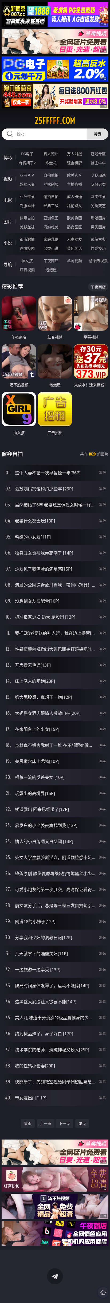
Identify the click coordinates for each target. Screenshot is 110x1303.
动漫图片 (98, 217)
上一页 (45, 1123)
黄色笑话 (74, 248)
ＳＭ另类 (98, 184)
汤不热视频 (98, 260)
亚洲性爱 (27, 196)
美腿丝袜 (27, 226)
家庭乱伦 (51, 239)
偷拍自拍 (51, 196)
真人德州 (51, 153)
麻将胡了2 (27, 162)
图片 (7, 222)
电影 (7, 200)
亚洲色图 (51, 217)
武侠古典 (98, 239)
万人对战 (74, 153)
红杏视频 (27, 269)
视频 (7, 179)
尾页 (82, 1123)
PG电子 (27, 153)
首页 (28, 1123)
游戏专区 (98, 153)
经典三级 (51, 205)
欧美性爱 (98, 196)
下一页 (64, 1123)
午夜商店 (51, 260)
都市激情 (27, 239)
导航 (7, 264)
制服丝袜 (27, 205)
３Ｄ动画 (98, 175)
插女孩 (27, 260)
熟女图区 (74, 226)
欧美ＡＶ (74, 175)
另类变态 (98, 205)
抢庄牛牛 (98, 162)
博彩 (7, 158)
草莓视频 (74, 260)
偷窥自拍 (27, 217)
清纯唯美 (51, 226)
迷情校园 (27, 248)
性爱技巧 (98, 248)
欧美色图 (74, 217)
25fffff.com (55, 120)
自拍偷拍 (51, 175)
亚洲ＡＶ (27, 175)
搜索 (97, 133)
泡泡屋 (51, 269)
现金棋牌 (74, 162)
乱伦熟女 (74, 205)
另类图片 (98, 226)
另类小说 (51, 248)
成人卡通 (74, 196)
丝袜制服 (51, 184)
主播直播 (74, 184)
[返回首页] (103, 1292)
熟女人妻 (27, 184)
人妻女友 (74, 239)
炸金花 (51, 162)
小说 (7, 243)
